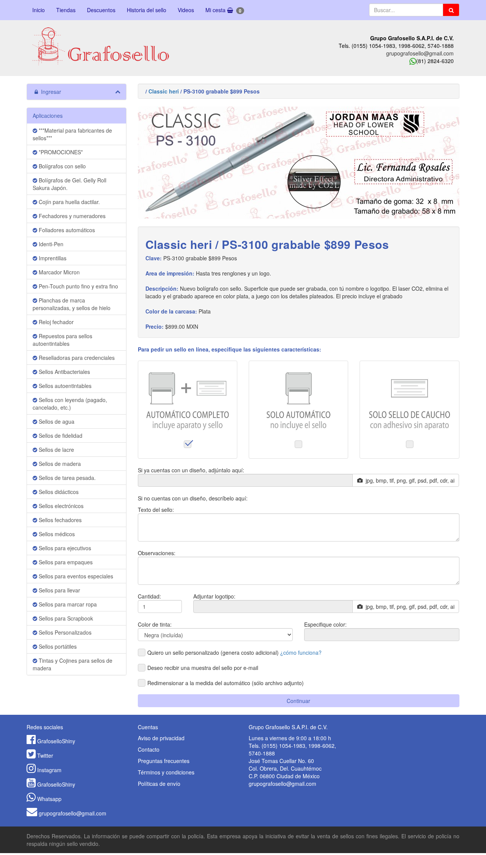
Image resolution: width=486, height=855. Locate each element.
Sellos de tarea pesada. (66, 477)
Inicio (38, 10)
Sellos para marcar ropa (67, 604)
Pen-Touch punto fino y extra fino (77, 286)
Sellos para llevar (58, 590)
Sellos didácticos (58, 492)
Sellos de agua (55, 421)
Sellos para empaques (65, 562)
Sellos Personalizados (64, 632)
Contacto (148, 749)
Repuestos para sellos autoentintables (62, 339)
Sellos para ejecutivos (64, 548)
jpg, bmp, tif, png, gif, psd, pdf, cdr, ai (408, 480)
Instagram (49, 770)
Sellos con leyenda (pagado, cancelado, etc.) (70, 403)
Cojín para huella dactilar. (68, 202)
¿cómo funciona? (301, 652)
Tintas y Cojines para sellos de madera (72, 664)
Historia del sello (146, 10)
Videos (186, 10)
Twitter (45, 755)
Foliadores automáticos (66, 230)
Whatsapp (49, 799)
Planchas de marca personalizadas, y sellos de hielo (71, 304)
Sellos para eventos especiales (75, 576)
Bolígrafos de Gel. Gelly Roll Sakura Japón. (69, 184)
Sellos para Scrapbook (65, 618)
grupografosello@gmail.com (420, 53)
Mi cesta (223, 10)
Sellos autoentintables (64, 386)
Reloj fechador (55, 322)
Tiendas (66, 10)
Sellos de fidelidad (59, 435)
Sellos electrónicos (60, 506)
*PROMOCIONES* (60, 152)
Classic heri (163, 91)
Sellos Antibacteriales (63, 371)
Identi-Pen (50, 244)
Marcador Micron (58, 272)
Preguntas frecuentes (163, 761)
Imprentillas (51, 258)
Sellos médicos (56, 534)
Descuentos (101, 10)
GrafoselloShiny (56, 741)
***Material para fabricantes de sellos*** (72, 134)
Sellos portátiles (57, 646)
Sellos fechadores (59, 520)
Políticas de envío (159, 783)
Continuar (298, 701)
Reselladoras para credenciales (76, 357)
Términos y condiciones (166, 772)
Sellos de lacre (55, 449)
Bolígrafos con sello (61, 166)
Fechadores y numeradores (71, 216)
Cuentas (148, 727)
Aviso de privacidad (161, 738)
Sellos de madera (59, 463)
